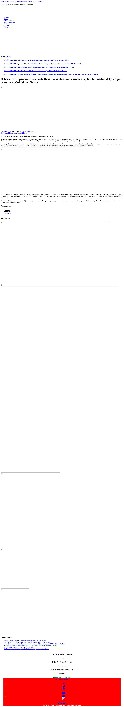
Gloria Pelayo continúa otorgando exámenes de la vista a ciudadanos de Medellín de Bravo (30, 645)
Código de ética (62, 703)
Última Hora (30, 131)
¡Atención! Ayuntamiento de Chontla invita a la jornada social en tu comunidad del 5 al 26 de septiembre (34, 644)
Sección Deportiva (9, 22)
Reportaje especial (9, 20)
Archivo (6, 25)
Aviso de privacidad (62, 679)
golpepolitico (7, 131)
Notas (6, 19)
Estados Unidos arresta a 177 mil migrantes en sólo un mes (21, 647)
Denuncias (7, 24)
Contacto (7, 27)
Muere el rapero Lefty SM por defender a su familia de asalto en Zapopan (25, 640)
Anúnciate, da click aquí (62, 677)
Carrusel (24, 131)
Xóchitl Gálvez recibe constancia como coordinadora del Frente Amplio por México (28, 642)
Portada (6, 17)
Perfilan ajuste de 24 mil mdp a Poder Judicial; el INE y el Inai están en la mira (26, 649)
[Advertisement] (62, 42)
